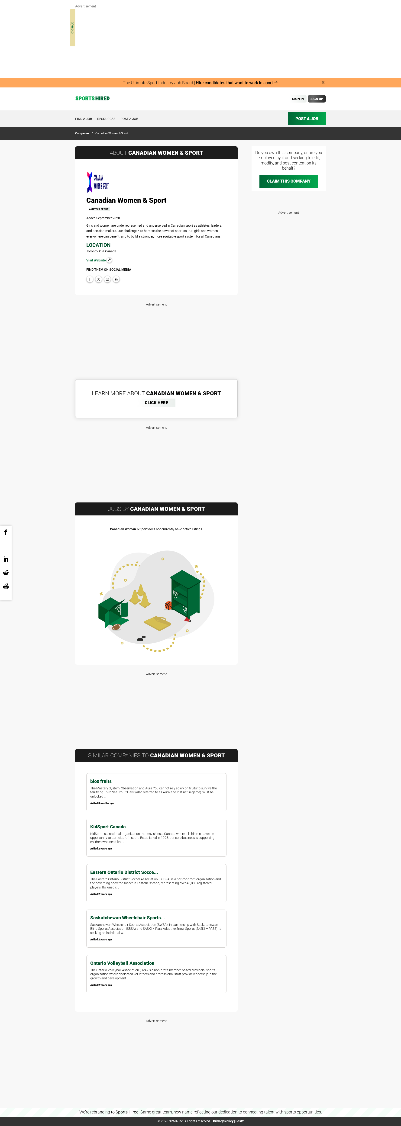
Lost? (240, 1121)
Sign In (298, 99)
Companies (82, 133)
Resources (106, 119)
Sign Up (316, 99)
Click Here (156, 402)
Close (72, 29)
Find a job (83, 119)
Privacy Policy (223, 1121)
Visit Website (96, 260)
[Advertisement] (200, 41)
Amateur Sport (98, 209)
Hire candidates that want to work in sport (235, 82)
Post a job (129, 119)
